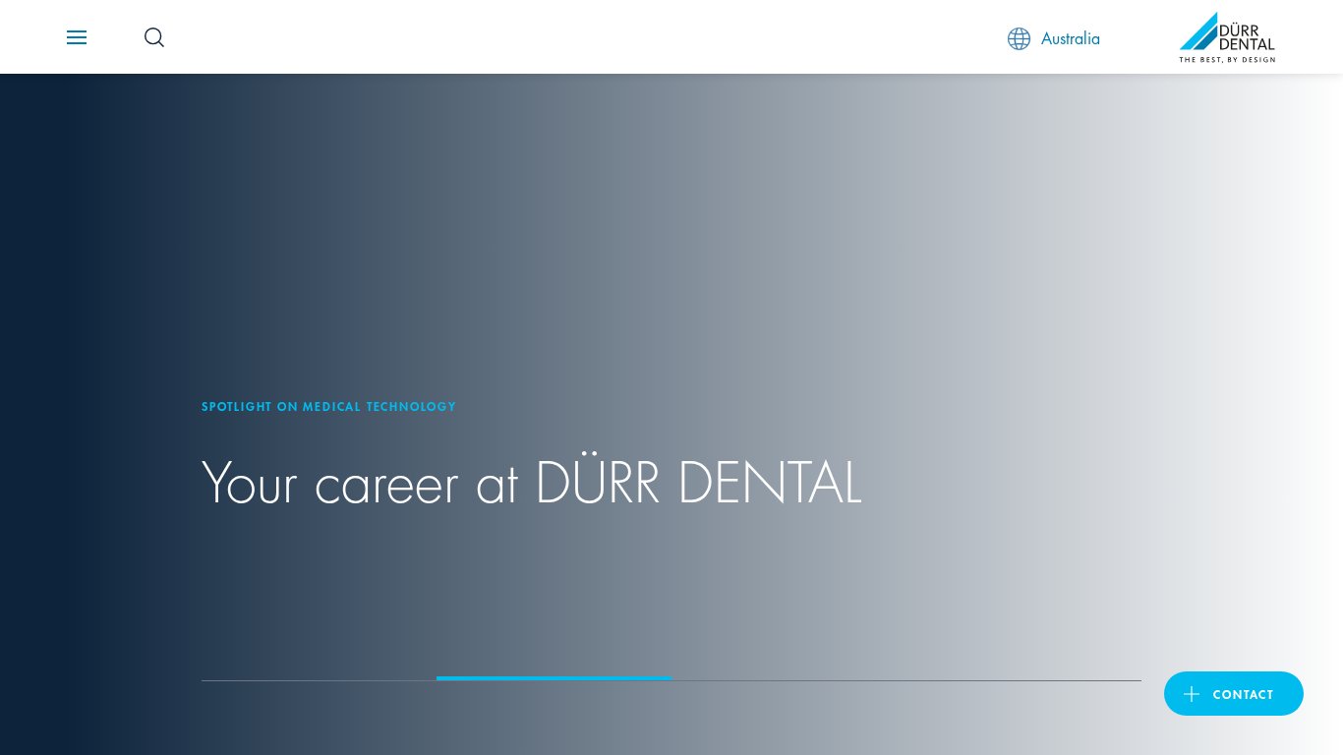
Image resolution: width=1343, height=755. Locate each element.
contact (1243, 693)
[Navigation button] (76, 37)
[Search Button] (154, 37)
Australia (1070, 37)
